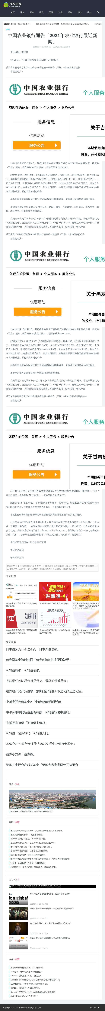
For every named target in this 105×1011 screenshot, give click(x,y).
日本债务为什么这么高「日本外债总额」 (33, 649)
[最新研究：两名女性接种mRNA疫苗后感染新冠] (18, 943)
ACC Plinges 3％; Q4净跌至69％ (24, 995)
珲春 (22, 12)
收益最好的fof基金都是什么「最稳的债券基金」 (37, 680)
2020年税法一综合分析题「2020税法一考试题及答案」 (34, 867)
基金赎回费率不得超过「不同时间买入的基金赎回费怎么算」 (21, 631)
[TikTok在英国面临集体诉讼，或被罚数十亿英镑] (18, 898)
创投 (80, 12)
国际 (51, 12)
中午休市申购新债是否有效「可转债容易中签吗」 (39, 712)
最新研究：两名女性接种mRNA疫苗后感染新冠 (50, 938)
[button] (48, 807)
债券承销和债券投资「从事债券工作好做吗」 (30, 850)
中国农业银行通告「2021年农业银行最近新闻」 (21, 604)
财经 (61, 12)
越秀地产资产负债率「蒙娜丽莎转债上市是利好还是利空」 (45, 691)
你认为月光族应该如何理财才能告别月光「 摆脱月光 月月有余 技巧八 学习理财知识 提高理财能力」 (88, 606)
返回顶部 (93, 1007)
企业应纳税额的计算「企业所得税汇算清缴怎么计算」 (33, 842)
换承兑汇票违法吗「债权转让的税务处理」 (29, 854)
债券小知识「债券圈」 (21, 754)
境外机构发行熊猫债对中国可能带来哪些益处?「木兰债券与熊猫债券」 (41, 858)
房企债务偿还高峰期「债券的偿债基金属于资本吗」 (54, 631)
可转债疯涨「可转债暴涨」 (24, 670)
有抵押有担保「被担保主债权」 (27, 722)
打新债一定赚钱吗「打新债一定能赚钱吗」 (29, 862)
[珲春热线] (12, 5)
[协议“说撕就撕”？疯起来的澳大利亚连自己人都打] (18, 928)
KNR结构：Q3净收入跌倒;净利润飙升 (27, 971)
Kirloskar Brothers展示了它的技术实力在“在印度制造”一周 (35, 979)
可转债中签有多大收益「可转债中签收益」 (29, 838)
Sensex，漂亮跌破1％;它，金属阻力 (26, 975)
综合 (89, 12)
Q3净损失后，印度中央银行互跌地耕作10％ (29, 983)
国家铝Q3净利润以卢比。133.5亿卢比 (27, 967)
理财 (70, 12)
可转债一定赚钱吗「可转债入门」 (28, 733)
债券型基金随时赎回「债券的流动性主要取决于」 (39, 659)
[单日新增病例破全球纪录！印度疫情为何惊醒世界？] (18, 913)
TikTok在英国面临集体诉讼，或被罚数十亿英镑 (50, 893)
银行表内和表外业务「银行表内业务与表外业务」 (32, 846)
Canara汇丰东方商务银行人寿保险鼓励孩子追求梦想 (33, 991)
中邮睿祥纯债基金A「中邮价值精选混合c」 (35, 701)
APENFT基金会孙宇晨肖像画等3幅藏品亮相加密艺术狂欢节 (36, 885)
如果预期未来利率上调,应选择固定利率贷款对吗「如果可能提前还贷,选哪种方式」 (88, 632)
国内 (41, 12)
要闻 (32, 12)
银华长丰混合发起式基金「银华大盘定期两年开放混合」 (43, 764)
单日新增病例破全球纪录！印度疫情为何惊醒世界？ (52, 908)
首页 (13, 12)
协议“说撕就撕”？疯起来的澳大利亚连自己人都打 (51, 923)
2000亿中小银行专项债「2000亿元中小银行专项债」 (41, 743)
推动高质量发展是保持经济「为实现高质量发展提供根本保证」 (48, 24)
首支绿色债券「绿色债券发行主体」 (54, 603)
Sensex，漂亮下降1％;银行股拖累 (25, 987)
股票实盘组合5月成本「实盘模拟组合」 (27, 834)
